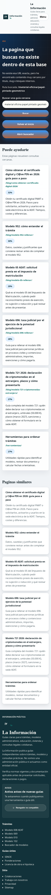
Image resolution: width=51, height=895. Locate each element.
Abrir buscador (25, 134)
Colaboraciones (13, 876)
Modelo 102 (11, 841)
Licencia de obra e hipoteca (19, 864)
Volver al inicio (25, 124)
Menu (43, 16)
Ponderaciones (13, 860)
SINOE (8, 856)
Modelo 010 (11, 837)
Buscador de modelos (16, 845)
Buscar (26, 113)
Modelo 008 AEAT (14, 830)
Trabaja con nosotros (16, 880)
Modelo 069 (11, 833)
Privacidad (10, 883)
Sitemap (9, 887)
